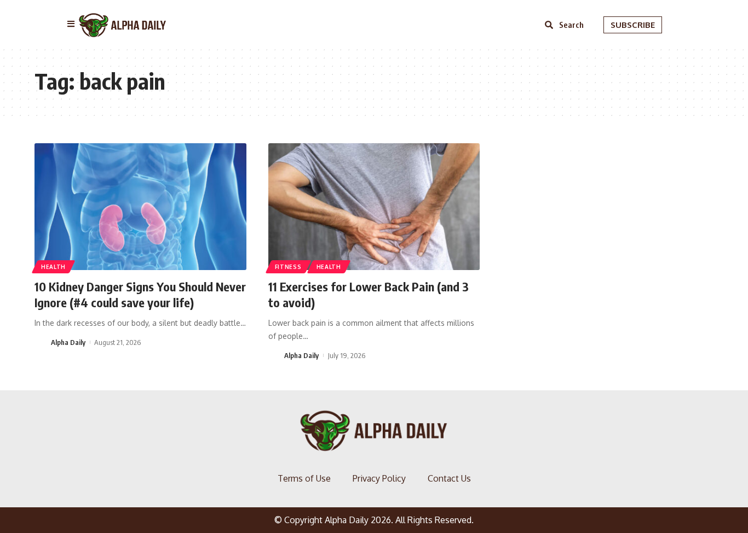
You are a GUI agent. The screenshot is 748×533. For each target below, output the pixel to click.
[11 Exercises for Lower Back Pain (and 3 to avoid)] (374, 206)
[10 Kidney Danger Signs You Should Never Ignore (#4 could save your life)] (140, 206)
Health (53, 266)
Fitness (288, 266)
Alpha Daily (68, 342)
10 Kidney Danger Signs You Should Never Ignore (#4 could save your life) (140, 294)
